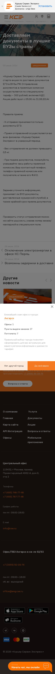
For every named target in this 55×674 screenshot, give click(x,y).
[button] (30, 667)
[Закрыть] (2, 6)
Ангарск (9, 318)
